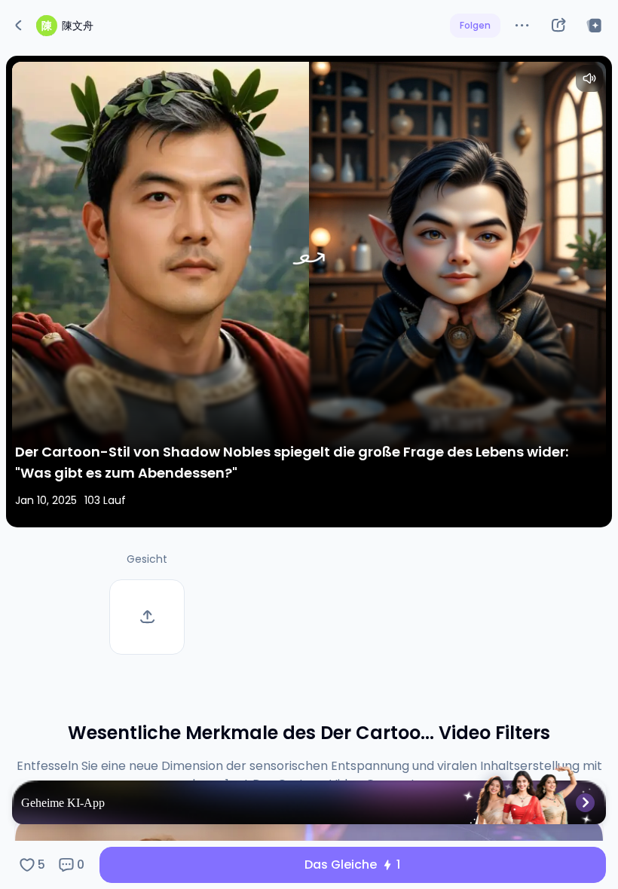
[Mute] (589, 78)
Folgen (475, 25)
